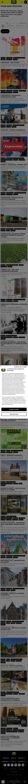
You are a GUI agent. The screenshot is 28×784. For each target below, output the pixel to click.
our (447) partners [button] (8, 373)
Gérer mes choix (14, 414)
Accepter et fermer (14, 409)
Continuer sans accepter (20, 367)
